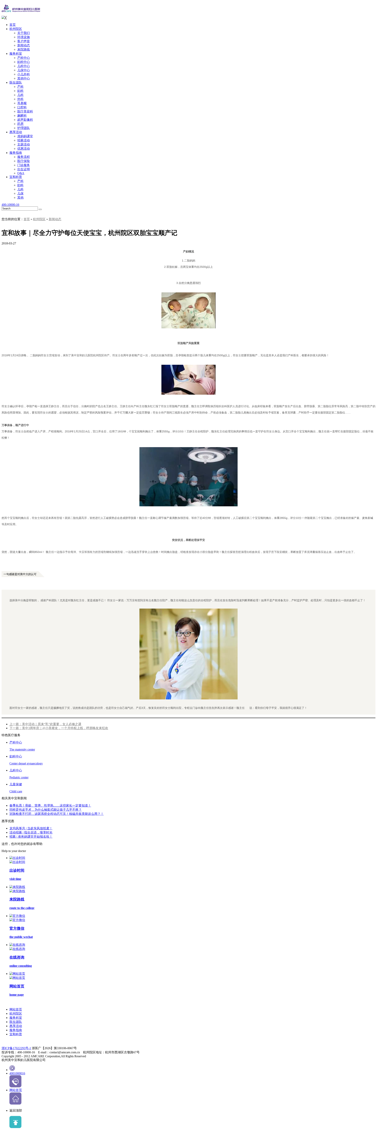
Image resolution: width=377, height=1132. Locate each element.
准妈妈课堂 (25, 136)
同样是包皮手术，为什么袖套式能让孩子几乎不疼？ (45, 809)
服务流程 (23, 156)
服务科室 (15, 53)
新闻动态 (23, 45)
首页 (12, 24)
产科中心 (23, 57)
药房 (20, 123)
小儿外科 (23, 74)
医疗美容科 (25, 111)
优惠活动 (23, 148)
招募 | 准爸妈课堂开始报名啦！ (30, 836)
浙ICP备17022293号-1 (16, 1048)
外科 (20, 99)
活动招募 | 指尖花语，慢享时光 (30, 832)
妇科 (20, 90)
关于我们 (23, 33)
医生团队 (15, 82)
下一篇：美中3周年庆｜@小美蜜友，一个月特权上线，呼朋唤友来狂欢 (58, 728)
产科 (20, 86)
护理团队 (23, 128)
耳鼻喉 (22, 103)
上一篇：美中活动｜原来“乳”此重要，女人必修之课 (45, 724)
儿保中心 (23, 70)
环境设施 (23, 37)
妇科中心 (23, 62)
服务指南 (15, 152)
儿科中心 (23, 66)
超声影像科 (25, 119)
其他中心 (23, 78)
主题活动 (23, 144)
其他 (20, 197)
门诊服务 (23, 165)
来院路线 (23, 49)
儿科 (20, 95)
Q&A (20, 173)
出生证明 (23, 169)
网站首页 (15, 1009)
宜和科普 (15, 177)
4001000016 (17, 1073)
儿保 (20, 193)
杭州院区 (15, 28)
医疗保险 (23, 161)
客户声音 (23, 41)
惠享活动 (15, 132)
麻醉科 (22, 115)
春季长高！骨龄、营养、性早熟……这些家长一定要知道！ (50, 805)
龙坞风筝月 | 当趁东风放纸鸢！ (30, 828)
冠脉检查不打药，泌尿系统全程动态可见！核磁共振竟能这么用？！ (56, 813)
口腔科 (22, 107)
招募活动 (23, 140)
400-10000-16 (10, 204)
